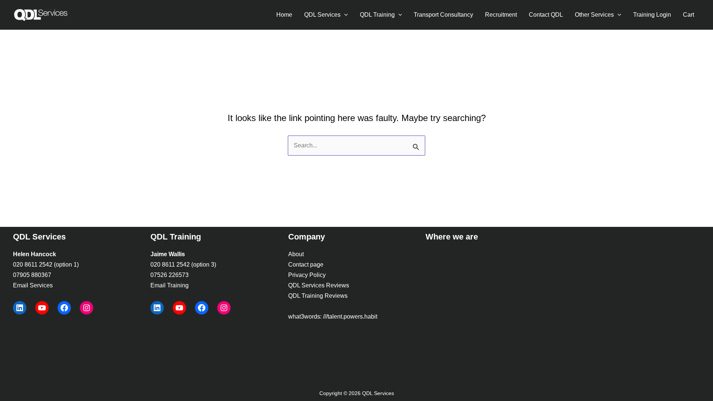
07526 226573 (169, 275)
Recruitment (501, 15)
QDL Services (322, 15)
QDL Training (377, 15)
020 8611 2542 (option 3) (183, 264)
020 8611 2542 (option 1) (46, 264)
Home (284, 15)
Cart (688, 15)
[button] (344, 15)
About (296, 254)
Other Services (594, 15)
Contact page (305, 264)
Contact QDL (546, 15)
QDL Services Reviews (318, 285)
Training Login (652, 15)
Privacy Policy (307, 275)
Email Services (33, 285)
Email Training (169, 285)
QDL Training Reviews (318, 296)
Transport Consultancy (443, 15)
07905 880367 (32, 275)
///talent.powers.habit (350, 316)
